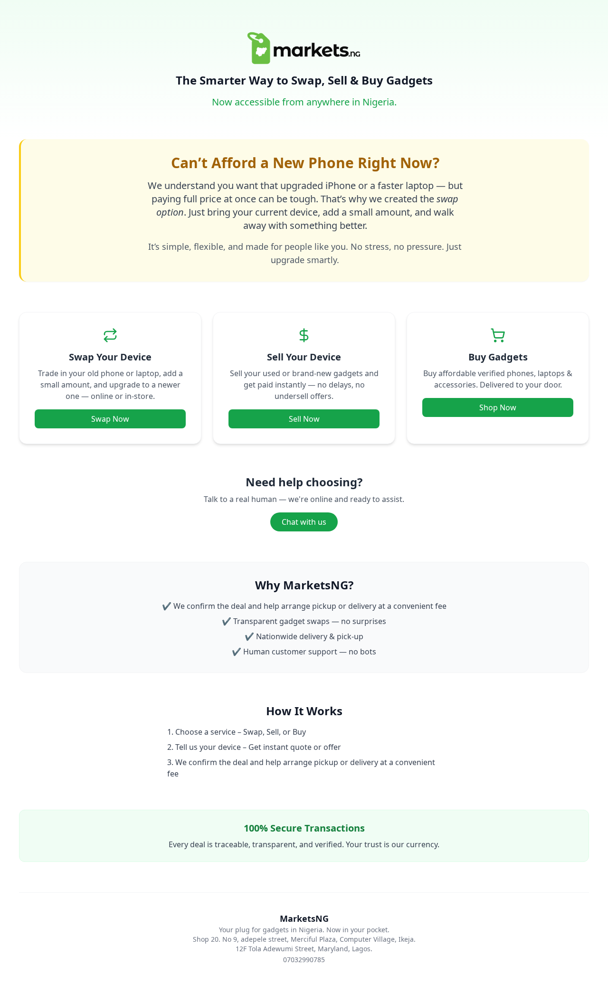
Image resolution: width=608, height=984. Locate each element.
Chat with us (304, 522)
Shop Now (497, 407)
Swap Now (110, 419)
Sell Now (304, 419)
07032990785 (304, 959)
